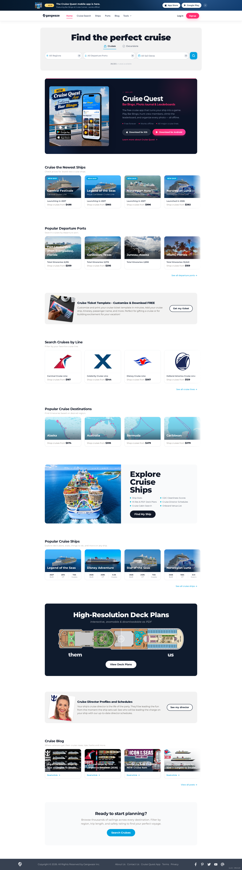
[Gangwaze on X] (209, 864)
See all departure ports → (184, 275)
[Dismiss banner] (205, 5)
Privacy (174, 864)
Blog (117, 15)
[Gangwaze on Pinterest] (202, 864)
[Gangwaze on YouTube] (215, 864)
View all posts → (189, 784)
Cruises (112, 46)
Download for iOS (138, 132)
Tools (126, 15)
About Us (120, 864)
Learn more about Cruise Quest (138, 139)
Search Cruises (121, 832)
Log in (180, 15)
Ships (98, 15)
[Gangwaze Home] (51, 16)
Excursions (132, 46)
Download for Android (170, 132)
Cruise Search (84, 15)
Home (69, 15)
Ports (107, 15)
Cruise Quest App (150, 864)
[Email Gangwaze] (222, 864)
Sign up (192, 15)
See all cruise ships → (186, 586)
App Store (173, 5)
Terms (165, 864)
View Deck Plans (121, 664)
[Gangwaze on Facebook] (195, 864)
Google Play (193, 5)
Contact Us (133, 864)
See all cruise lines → (186, 389)
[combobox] (111, 55)
